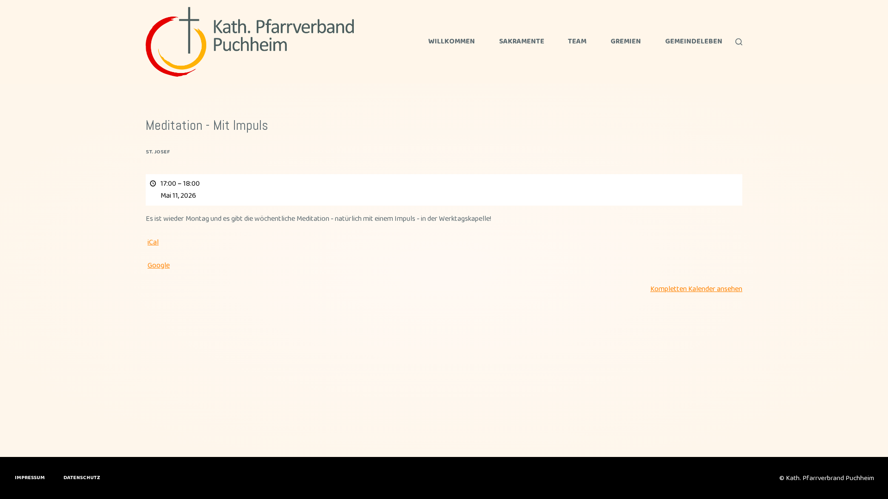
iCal (153, 242)
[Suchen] (738, 41)
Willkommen (451, 42)
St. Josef (158, 151)
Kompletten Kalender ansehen (696, 289)
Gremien (625, 42)
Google (159, 265)
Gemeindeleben (693, 42)
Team (577, 42)
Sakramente (521, 42)
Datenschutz (81, 477)
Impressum (30, 477)
